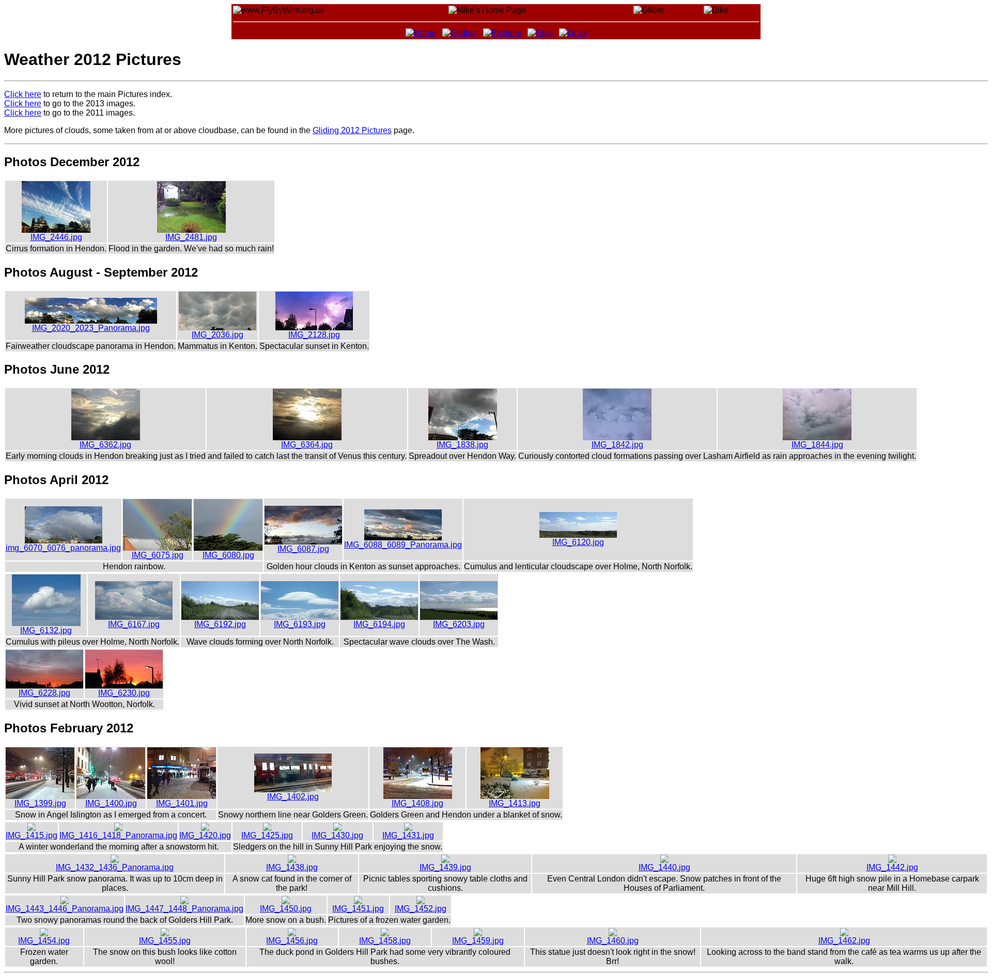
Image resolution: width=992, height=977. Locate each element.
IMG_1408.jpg (417, 803)
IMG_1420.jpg (205, 835)
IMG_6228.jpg (44, 692)
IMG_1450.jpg (286, 908)
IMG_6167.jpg (134, 624)
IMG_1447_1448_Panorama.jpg (184, 908)
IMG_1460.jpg (613, 940)
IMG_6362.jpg (105, 444)
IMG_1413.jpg (514, 803)
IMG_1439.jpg (445, 867)
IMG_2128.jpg (314, 334)
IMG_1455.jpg (165, 940)
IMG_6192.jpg (220, 624)
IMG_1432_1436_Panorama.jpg (115, 867)
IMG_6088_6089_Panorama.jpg (403, 544)
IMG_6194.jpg (379, 624)
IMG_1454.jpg (44, 940)
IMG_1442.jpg (892, 867)
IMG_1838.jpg (462, 444)
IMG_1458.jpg (385, 940)
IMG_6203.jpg (459, 624)
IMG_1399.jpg (40, 803)
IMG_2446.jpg (56, 237)
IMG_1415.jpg (31, 835)
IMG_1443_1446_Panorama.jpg (64, 908)
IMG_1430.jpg (337, 835)
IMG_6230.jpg (124, 692)
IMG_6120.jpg (578, 542)
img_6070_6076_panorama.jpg (63, 547)
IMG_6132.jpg (46, 630)
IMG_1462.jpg (844, 940)
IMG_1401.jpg (182, 803)
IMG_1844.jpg (817, 444)
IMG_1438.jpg (292, 867)
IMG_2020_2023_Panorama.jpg (91, 328)
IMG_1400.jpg (111, 803)
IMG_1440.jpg (664, 867)
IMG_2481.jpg (191, 237)
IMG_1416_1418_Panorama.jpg (118, 835)
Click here (22, 94)
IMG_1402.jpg (293, 796)
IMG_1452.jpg (420, 908)
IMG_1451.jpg (358, 908)
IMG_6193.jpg (300, 624)
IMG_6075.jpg (157, 555)
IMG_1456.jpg (292, 940)
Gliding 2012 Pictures (352, 130)
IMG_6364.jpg (307, 444)
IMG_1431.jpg (408, 835)
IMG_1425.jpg (267, 835)
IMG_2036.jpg (217, 334)
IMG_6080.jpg (228, 555)
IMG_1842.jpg (617, 444)
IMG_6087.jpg (303, 548)
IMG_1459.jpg (478, 940)
